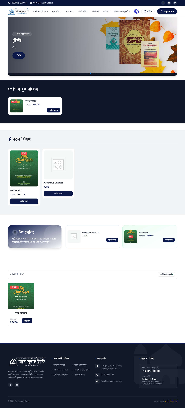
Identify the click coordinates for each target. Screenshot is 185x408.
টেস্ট (19, 55)
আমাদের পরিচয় (39, 11)
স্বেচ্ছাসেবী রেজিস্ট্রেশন (81, 370)
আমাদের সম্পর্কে (59, 365)
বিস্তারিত (27, 320)
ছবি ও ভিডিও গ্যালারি (60, 374)
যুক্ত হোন (55, 11)
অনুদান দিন (169, 11)
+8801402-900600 (19, 3)
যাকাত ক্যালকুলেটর (122, 11)
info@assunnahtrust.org (43, 3)
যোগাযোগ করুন (79, 374)
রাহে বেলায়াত (30, 100)
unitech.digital (171, 401)
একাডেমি (82, 11)
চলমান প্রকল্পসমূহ (80, 365)
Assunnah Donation (53, 182)
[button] (88, 73)
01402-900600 (107, 374)
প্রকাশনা (95, 11)
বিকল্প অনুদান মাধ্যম (60, 370)
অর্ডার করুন (53, 110)
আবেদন (69, 11)
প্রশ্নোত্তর (106, 11)
